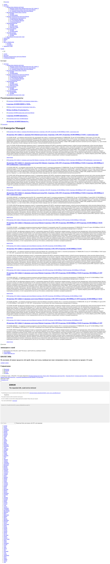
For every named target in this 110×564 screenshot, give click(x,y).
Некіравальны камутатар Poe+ (57, 375)
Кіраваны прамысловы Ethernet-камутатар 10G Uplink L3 (24, 8)
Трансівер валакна (11, 32)
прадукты (6, 5)
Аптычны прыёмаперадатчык (95, 375)
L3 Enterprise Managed (15, 22)
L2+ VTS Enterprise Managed (17, 20)
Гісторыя (9, 43)
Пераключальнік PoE (12, 23)
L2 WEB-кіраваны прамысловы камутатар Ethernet (22, 9)
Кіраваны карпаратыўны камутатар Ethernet (18, 16)
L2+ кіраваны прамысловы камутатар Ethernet (21, 11)
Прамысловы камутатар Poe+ (8, 377)
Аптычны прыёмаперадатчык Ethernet (26, 377)
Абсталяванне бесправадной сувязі (15, 36)
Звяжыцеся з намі (8, 46)
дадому (5, 4)
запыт (8, 157)
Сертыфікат (10, 44)
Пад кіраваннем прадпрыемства (18, 18)
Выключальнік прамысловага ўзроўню (16, 12)
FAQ (5, 40)
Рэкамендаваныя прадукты (36, 375)
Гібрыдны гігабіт (14, 27)
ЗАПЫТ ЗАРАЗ (5, 363)
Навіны (5, 39)
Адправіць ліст (4, 380)
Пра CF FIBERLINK (9, 42)
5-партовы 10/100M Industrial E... (17, 115)
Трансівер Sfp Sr (70, 375)
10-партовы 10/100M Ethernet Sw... (18, 121)
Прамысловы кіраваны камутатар (15, 7)
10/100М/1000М (14, 15)
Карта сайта (46, 375)
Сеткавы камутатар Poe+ (81, 375)
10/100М (12, 13)
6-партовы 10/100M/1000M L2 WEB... (19, 104)
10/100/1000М (13, 34)
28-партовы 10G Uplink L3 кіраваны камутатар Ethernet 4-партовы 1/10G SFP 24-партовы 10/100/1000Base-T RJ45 (44, 248)
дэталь (11, 157)
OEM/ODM (6, 38)
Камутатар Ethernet (11, 28)
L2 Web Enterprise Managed (16, 19)
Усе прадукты (39, 377)
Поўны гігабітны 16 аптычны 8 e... (18, 110)
